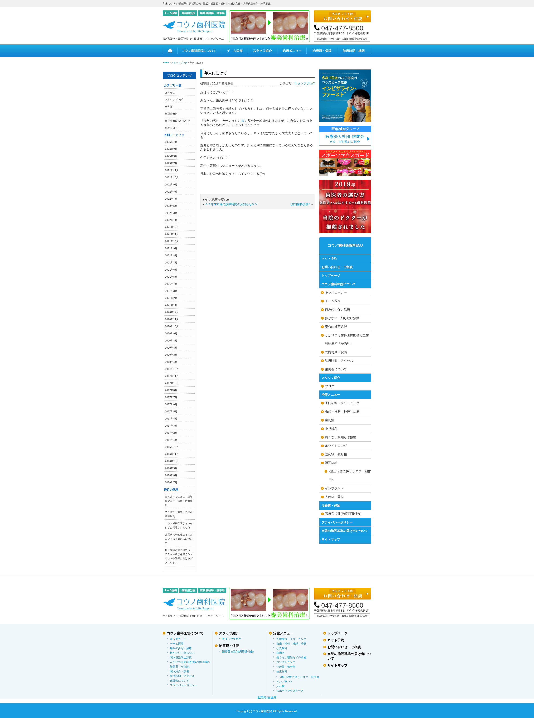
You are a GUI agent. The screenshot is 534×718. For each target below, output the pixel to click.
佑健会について (336, 369)
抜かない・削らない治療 (342, 318)
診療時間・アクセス (339, 360)
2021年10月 (172, 241)
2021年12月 (172, 227)
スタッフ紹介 (262, 50)
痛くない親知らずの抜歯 (291, 657)
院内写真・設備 (336, 352)
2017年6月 (171, 404)
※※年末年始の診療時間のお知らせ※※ (231, 204)
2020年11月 (172, 319)
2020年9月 (171, 333)
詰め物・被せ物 (336, 454)
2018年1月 (171, 361)
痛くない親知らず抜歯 (340, 437)
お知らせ (170, 92)
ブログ (329, 386)
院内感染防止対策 (181, 657)
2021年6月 (171, 269)
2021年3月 (171, 291)
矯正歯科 (331, 463)
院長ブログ (171, 127)
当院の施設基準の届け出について (344, 531)
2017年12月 (172, 369)
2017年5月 (171, 411)
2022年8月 (171, 191)
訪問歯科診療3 (300, 204)
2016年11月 (172, 454)
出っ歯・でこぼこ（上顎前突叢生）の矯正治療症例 (179, 500)
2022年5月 (171, 205)
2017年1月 (171, 439)
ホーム (170, 50)
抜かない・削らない (182, 652)
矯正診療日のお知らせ (177, 120)
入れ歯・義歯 (334, 497)
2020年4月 (171, 347)
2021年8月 (171, 255)
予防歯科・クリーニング (342, 403)
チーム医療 (234, 50)
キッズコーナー (336, 292)
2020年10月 (172, 326)
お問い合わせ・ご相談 (337, 267)
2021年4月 (171, 283)
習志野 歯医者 (267, 697)
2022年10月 (172, 177)
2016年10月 (172, 461)
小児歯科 (331, 428)
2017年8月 (171, 390)
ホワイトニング (336, 445)
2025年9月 (171, 156)
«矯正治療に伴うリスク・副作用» (350, 475)
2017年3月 (171, 425)
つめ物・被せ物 (285, 666)
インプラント (334, 488)
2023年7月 (171, 163)
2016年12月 (172, 447)
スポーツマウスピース (290, 690)
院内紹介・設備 (179, 671)
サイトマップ (330, 539)
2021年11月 (172, 234)
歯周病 (329, 420)
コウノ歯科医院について (199, 50)
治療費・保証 (322, 50)
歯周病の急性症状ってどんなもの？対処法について (179, 538)
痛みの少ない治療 (337, 309)
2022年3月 (171, 213)
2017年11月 (172, 376)
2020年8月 (171, 340)
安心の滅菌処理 (336, 326)
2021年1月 (171, 305)
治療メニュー (291, 50)
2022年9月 (171, 184)
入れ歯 (280, 686)
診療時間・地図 (354, 50)
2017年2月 (171, 432)
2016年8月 (171, 475)
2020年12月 (172, 312)
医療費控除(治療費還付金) (343, 513)
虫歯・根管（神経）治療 (342, 411)
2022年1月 (171, 220)
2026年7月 (171, 142)
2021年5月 (171, 276)
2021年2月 (171, 298)
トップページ (330, 275)
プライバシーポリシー (337, 522)
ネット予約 (329, 258)
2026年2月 (171, 149)
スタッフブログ (174, 99)
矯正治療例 (171, 113)
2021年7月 (171, 262)
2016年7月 (171, 482)
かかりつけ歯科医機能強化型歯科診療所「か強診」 (347, 339)
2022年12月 (172, 170)
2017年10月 (172, 383)
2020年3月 (171, 354)
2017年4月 (171, 418)
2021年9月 (171, 248)
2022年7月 (171, 198)
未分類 (169, 106)
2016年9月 (171, 468)
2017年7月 (171, 397)
